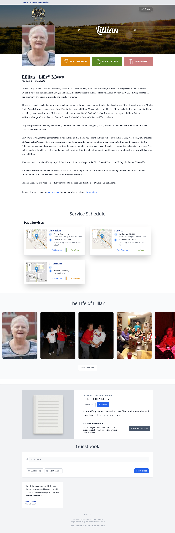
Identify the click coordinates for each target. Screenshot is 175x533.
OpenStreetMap (90, 526)
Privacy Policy (80, 522)
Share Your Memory (139, 428)
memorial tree (52, 191)
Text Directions (57, 250)
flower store (91, 191)
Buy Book (103, 404)
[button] (36, 236)
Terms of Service (94, 522)
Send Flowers (75, 278)
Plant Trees (75, 250)
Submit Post (141, 471)
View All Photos (87, 368)
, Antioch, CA (59, 273)
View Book (89, 404)
